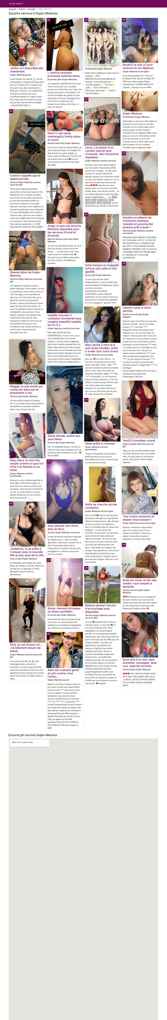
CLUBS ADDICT (16, 3)
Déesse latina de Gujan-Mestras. (25, 274)
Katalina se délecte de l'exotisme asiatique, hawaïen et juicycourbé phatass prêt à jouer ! (138, 222)
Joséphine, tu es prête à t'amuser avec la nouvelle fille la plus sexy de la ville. (27, 552)
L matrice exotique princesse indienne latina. (64, 74)
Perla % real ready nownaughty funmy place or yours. (64, 136)
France (22, 9)
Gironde (31, 9)
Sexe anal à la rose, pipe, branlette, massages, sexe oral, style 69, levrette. (140, 663)
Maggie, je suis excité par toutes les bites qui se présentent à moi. (26, 389)
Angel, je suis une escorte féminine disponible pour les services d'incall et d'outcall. (64, 230)
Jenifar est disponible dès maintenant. (26, 70)
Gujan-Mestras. (133, 113)
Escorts (12, 9)
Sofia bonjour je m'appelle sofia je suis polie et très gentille (102, 268)
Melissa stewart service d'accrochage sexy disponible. (100, 608)
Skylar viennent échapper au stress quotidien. (64, 610)
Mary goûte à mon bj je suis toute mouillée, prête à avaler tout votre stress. (102, 348)
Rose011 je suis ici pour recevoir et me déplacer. (138, 66)
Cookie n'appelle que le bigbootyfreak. (25, 177)
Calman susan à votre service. (137, 309)
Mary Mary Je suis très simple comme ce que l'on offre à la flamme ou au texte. (27, 465)
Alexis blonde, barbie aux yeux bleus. (64, 437)
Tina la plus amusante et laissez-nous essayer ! (138, 518)
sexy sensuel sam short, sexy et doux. (63, 527)
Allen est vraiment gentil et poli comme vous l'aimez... (63, 673)
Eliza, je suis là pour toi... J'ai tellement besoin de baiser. (26, 648)
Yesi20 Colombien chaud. (139, 440)
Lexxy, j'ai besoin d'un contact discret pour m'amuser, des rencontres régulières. (102, 152)
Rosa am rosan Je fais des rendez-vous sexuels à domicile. (140, 583)
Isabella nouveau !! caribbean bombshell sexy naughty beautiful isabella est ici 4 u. (65, 320)
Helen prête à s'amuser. (100, 443)
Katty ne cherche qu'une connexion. (101, 506)
